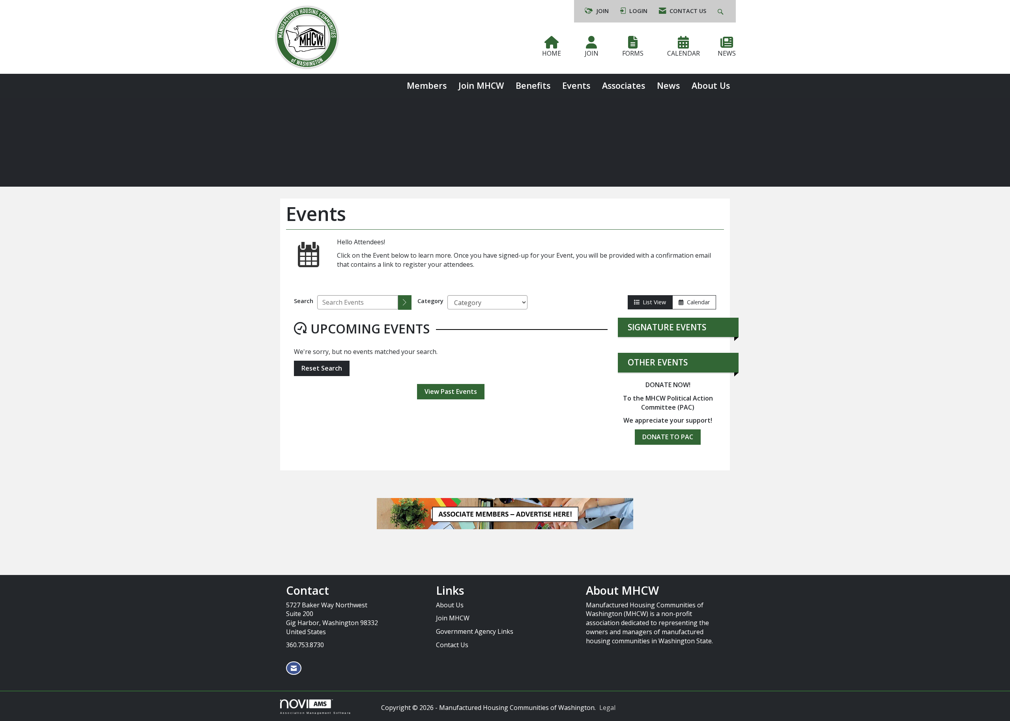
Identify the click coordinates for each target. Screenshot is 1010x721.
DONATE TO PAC (667, 437)
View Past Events (451, 391)
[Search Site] (721, 11)
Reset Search (321, 368)
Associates (623, 85)
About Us (711, 85)
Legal (607, 707)
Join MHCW (481, 85)
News (668, 85)
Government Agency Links (474, 631)
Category (430, 301)
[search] (404, 302)
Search (303, 301)
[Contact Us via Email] (293, 668)
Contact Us (452, 644)
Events (576, 85)
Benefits (533, 85)
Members (427, 85)
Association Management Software (315, 712)
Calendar (697, 302)
